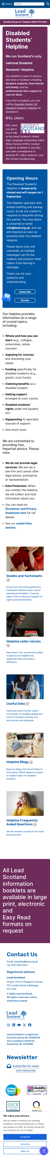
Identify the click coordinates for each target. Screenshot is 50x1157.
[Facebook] (29, 1025)
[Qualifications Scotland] (37, 1107)
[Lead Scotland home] (25, 13)
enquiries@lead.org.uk (26, 961)
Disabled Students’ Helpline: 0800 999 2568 (25, 22)
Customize (25, 1144)
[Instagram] (8, 1025)
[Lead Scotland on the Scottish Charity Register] (13, 1107)
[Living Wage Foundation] (13, 1090)
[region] (25, 1134)
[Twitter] (24, 1025)
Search (8, 4)
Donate (25, 300)
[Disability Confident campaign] (37, 1090)
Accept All (25, 1137)
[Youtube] (19, 1025)
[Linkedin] (13, 1025)
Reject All (25, 1151)
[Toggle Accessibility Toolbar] (44, 1151)
